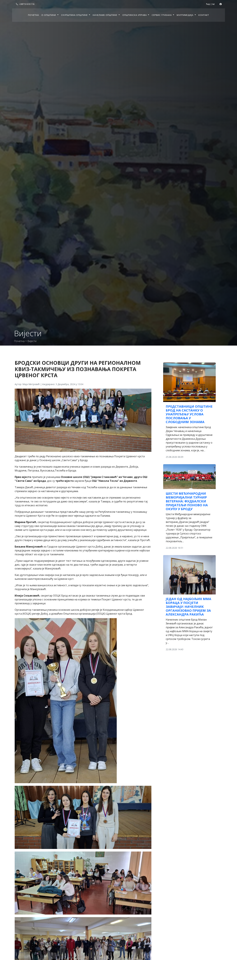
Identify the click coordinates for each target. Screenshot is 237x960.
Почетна (33, 15)
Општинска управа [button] (134, 15)
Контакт (203, 15)
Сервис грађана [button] (162, 15)
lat (213, 4)
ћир (208, 4)
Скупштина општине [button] (74, 15)
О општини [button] (49, 15)
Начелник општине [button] (105, 15)
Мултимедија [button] (185, 15)
